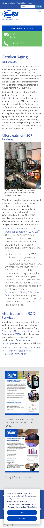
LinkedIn (3, 496)
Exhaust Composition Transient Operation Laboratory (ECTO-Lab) (22, 230)
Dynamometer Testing (16, 292)
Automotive (7, 98)
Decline (22, 519)
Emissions (15, 95)
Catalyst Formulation (15, 353)
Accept (22, 512)
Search (38, 7)
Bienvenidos (10, 525)
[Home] (10, 15)
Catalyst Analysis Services (18, 350)
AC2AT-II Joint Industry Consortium (22, 347)
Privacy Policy (31, 507)
